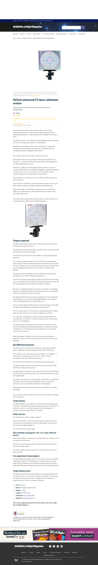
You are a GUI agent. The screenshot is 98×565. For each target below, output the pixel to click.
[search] (83, 27)
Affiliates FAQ (35, 95)
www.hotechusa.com (28, 498)
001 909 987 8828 (29, 495)
